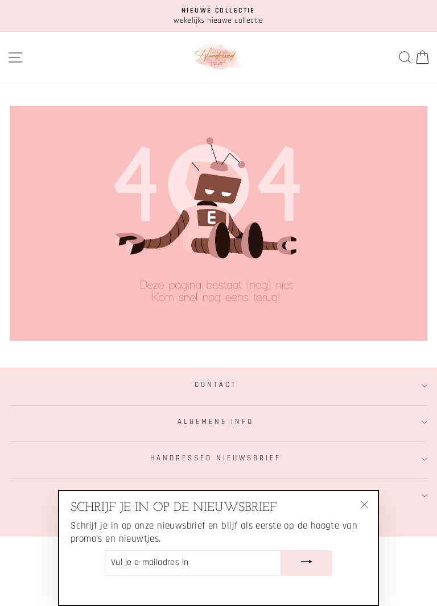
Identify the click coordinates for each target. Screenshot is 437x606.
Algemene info (216, 422)
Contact (216, 385)
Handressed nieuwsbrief (215, 458)
